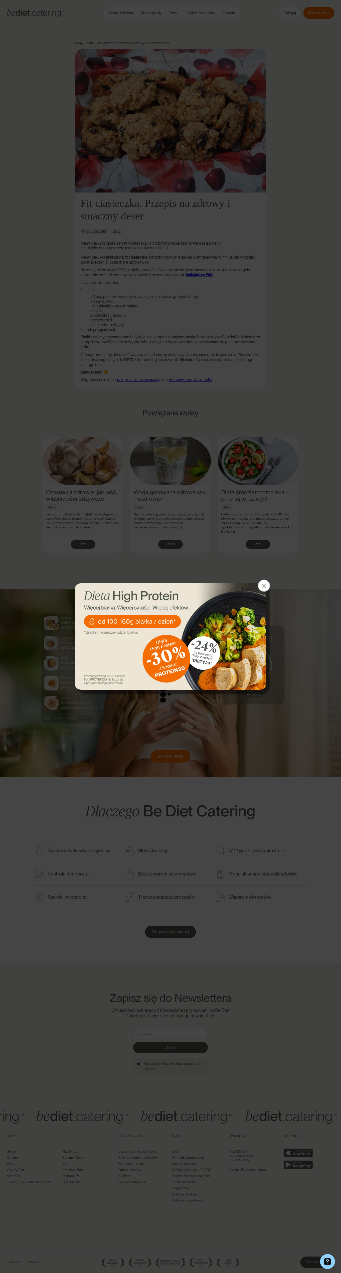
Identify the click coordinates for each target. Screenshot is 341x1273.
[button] (264, 586)
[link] (170, 636)
